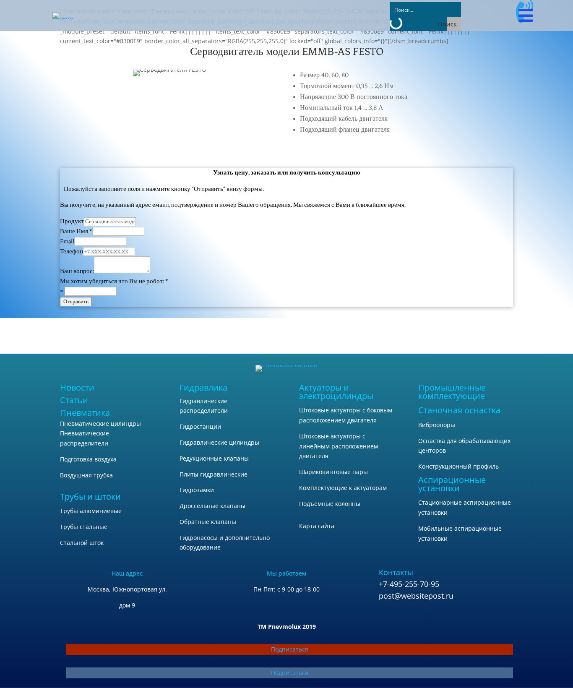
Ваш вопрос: (77, 271)
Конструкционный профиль (458, 466)
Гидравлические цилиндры (219, 442)
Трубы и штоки (90, 496)
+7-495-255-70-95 (409, 584)
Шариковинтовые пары (333, 472)
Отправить (76, 301)
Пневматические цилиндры (100, 423)
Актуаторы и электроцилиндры (336, 391)
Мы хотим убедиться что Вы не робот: (114, 281)
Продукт (72, 221)
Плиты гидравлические (213, 474)
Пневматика (85, 412)
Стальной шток (82, 543)
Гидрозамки (197, 490)
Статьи (74, 400)
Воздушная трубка (86, 475)
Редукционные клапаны (214, 458)
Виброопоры (436, 425)
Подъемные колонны (329, 504)
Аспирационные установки (452, 484)
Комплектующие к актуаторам (343, 488)
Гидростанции (200, 426)
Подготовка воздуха (88, 459)
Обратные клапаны (208, 522)
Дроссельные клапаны (212, 506)
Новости (77, 387)
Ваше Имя (76, 231)
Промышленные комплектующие (452, 391)
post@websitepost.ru (416, 596)
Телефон (71, 251)
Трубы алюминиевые (91, 511)
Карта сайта (316, 526)
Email (67, 241)
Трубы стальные (83, 527)
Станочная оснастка (459, 410)
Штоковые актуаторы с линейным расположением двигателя (338, 446)
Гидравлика (203, 387)
